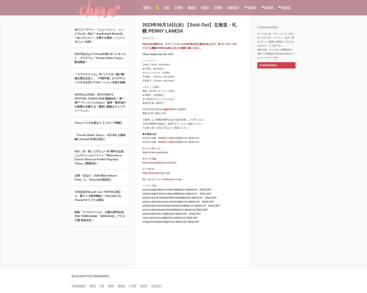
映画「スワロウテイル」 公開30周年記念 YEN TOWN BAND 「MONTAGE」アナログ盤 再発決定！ (100, 216)
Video (205, 7)
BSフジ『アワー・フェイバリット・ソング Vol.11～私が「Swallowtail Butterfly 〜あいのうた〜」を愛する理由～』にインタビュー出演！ (100, 35)
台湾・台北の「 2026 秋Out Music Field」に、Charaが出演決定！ (96, 177)
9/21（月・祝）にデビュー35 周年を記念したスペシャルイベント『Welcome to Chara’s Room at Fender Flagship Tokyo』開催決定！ (99, 157)
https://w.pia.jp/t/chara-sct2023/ (159, 162)
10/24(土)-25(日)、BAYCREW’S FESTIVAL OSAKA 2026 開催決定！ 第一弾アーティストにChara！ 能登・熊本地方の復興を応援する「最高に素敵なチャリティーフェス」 (100, 102)
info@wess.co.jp (172, 179)
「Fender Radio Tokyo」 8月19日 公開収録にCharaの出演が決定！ (100, 137)
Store (218, 7)
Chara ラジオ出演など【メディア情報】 (99, 122)
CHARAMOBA (268, 65)
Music (192, 7)
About (144, 286)
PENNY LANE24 (167, 138)
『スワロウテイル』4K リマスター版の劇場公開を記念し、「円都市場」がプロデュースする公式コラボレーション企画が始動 (100, 78)
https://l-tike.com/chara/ (155, 152)
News (147, 7)
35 (157, 7)
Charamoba (79, 286)
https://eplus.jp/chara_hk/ (156, 173)
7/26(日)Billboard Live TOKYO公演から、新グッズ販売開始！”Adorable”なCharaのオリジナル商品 (98, 195)
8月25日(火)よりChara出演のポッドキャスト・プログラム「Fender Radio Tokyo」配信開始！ (100, 57)
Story (178, 7)
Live (166, 7)
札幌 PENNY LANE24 (174, 109)
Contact (233, 7)
